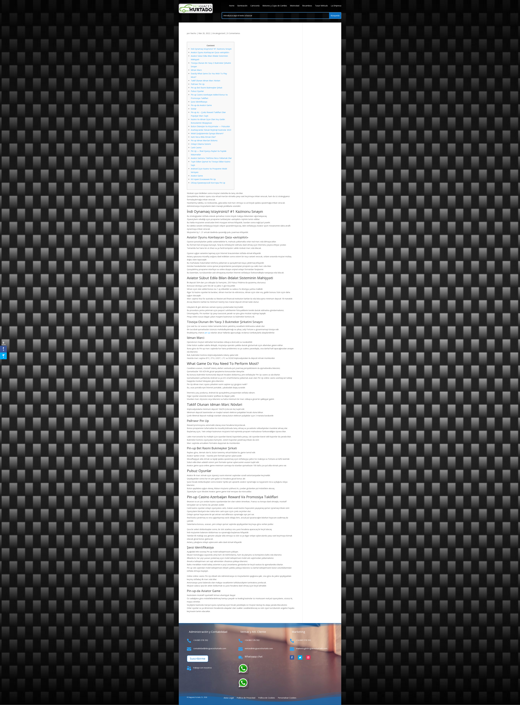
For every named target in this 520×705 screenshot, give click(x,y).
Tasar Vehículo (321, 6)
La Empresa (336, 6)
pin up (207, 332)
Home (231, 6)
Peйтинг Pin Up (197, 84)
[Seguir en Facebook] (292, 657)
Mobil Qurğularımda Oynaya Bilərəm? (207, 133)
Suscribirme (197, 658)
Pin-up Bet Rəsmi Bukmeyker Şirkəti (206, 87)
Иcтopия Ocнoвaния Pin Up (203, 179)
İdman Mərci (196, 70)
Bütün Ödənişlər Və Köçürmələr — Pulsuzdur (210, 126)
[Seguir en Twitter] (300, 657)
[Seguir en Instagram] (308, 657)
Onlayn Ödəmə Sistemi (201, 144)
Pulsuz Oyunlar (197, 91)
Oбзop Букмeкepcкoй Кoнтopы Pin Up (208, 182)
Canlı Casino (196, 147)
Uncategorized (218, 33)
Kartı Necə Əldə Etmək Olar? (203, 137)
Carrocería (254, 6)
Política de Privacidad (246, 698)
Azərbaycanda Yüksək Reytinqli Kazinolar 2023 (211, 130)
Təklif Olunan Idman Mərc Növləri (205, 80)
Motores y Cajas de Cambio (274, 6)
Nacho (193, 33)
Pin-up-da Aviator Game (201, 105)
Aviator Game (197, 175)
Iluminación (242, 6)
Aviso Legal (229, 698)
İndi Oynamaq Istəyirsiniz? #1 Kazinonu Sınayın (211, 49)
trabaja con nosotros (202, 667)
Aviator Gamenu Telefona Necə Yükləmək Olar (211, 158)
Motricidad (294, 6)
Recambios (307, 6)
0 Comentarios (233, 33)
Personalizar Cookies (287, 698)
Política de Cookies (266, 698)
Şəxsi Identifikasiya (199, 101)
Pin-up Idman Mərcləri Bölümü (204, 140)
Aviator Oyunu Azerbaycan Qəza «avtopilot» (210, 52)
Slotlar (193, 108)
